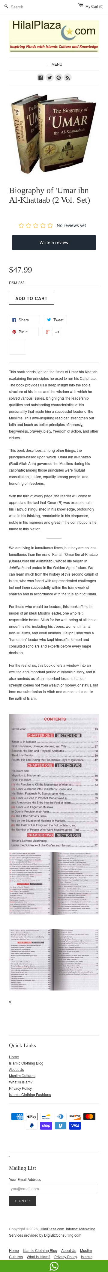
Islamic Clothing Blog (26, 1062)
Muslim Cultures (22, 1075)
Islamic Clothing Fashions (30, 1094)
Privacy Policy (20, 1088)
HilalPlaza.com (52, 1228)
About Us (16, 1069)
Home (14, 1056)
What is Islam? (21, 1081)
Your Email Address (25, 1179)
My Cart (95, 6)
